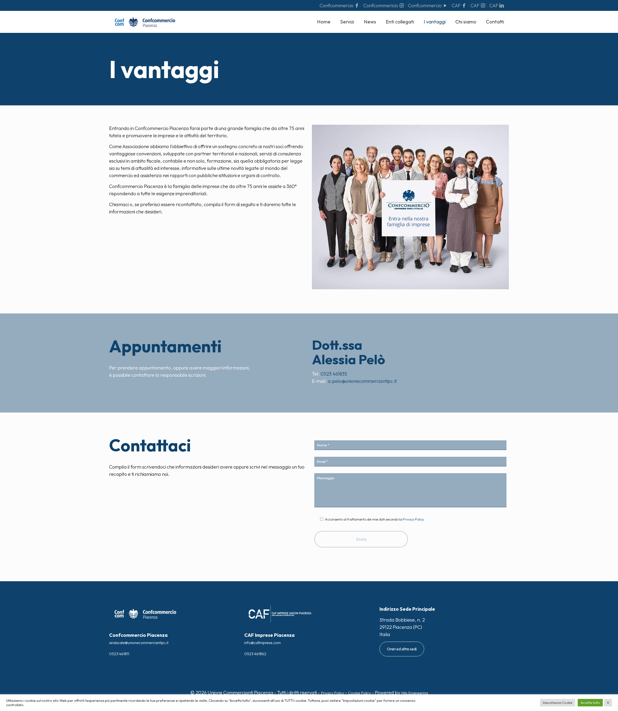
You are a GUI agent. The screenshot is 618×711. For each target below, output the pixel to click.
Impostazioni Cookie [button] (557, 702)
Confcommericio (381, 5)
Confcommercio (337, 5)
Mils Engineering (414, 692)
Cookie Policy (359, 692)
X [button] (608, 702)
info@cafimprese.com (262, 642)
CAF (457, 5)
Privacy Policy (413, 519)
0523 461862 (255, 653)
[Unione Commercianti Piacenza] (145, 22)
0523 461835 (333, 374)
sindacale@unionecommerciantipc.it (139, 642)
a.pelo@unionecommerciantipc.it (362, 381)
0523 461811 (119, 653)
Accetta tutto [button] (590, 702)
